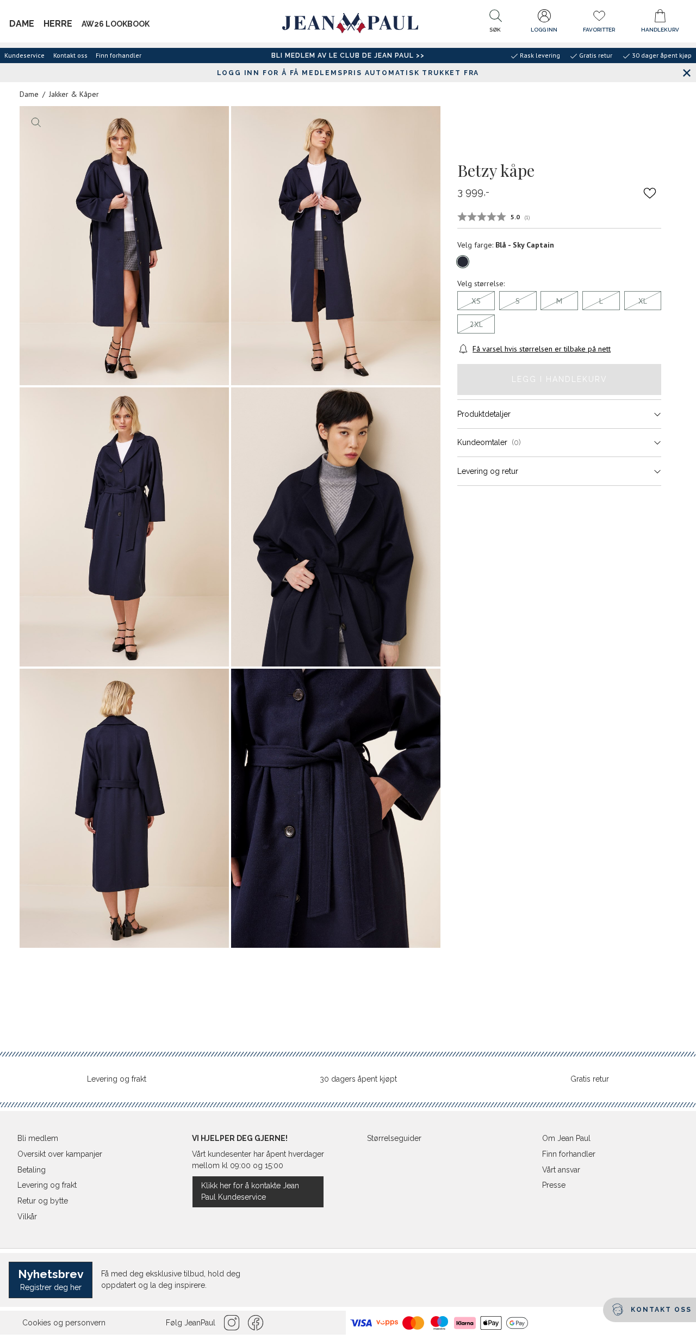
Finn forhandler (118, 55)
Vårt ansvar (561, 1169)
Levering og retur (487, 471)
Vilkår (27, 1216)
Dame (21, 23)
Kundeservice (24, 55)
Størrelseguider (394, 1138)
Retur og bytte (42, 1200)
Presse (554, 1185)
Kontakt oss (70, 55)
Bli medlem (37, 1138)
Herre (58, 23)
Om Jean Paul (566, 1138)
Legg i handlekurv (559, 379)
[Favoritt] (650, 192)
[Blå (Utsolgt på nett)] (462, 261)
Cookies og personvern (63, 1322)
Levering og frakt (116, 1079)
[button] (495, 23)
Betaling (31, 1169)
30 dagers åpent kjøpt (358, 1079)
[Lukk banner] (686, 72)
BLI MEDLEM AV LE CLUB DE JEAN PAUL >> (348, 55)
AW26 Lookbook (116, 24)
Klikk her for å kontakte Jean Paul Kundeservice (250, 1191)
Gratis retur (589, 1079)
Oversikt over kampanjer (59, 1154)
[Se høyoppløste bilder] (124, 245)
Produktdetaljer (484, 414)
